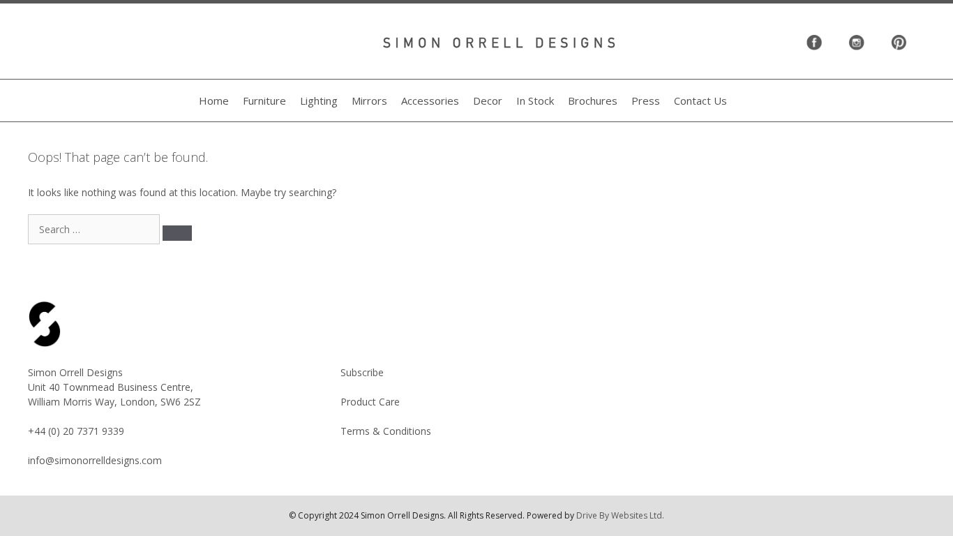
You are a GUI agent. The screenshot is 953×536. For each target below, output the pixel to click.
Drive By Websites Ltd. (620, 515)
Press (645, 100)
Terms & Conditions (385, 431)
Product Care (370, 401)
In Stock (535, 100)
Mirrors (369, 100)
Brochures (592, 100)
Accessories (430, 100)
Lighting (319, 100)
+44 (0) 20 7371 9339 (76, 431)
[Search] (177, 233)
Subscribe (362, 372)
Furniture (264, 100)
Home (214, 100)
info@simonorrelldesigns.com (95, 460)
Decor (487, 100)
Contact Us (700, 100)
